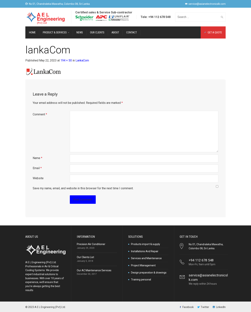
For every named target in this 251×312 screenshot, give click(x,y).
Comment (40, 114)
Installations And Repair (144, 251)
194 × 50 (66, 60)
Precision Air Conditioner (91, 244)
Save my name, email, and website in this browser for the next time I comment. (83, 188)
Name (37, 158)
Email (37, 168)
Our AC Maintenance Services (94, 270)
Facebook (188, 307)
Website (38, 178)
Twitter (205, 307)
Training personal (141, 279)
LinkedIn (221, 307)
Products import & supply (145, 244)
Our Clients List (85, 257)
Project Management (143, 265)
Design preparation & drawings (148, 272)
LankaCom (82, 60)
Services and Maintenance (146, 258)
